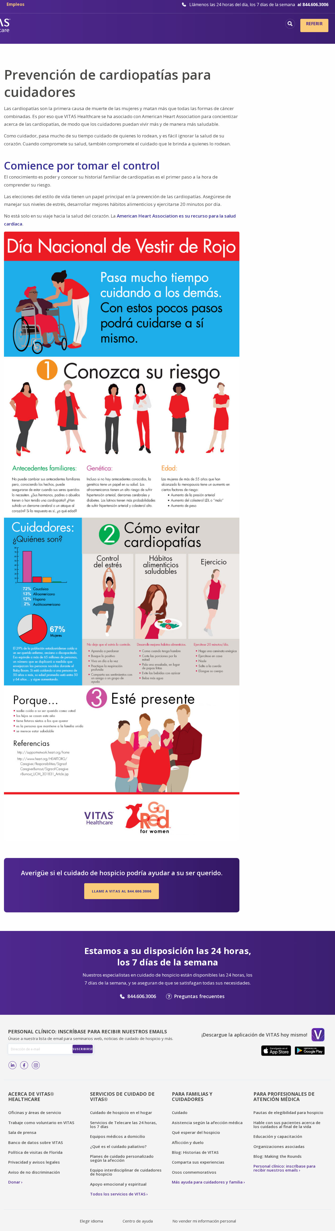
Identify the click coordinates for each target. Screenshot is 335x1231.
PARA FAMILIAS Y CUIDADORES (192, 1097)
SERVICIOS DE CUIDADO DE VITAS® (122, 1097)
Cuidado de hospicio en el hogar (121, 1112)
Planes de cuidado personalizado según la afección (122, 1158)
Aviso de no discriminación (34, 1172)
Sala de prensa (22, 1132)
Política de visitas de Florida (35, 1152)
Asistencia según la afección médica (207, 1122)
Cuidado (179, 1112)
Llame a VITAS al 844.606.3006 (121, 891)
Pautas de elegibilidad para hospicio (288, 1112)
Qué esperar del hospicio (196, 1132)
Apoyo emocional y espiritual (118, 1184)
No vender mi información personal (204, 1221)
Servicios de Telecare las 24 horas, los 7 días (123, 1124)
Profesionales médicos (250, 24)
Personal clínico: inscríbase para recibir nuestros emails (284, 1168)
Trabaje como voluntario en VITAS (41, 1122)
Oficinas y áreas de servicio (34, 1112)
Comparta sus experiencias (198, 1162)
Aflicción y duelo (188, 1142)
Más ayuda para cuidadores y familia (207, 1182)
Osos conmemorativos (194, 1172)
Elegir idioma (91, 1221)
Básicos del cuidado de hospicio (124, 24)
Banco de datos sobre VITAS (35, 1142)
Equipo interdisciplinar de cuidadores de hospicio (126, 1172)
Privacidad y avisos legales (34, 1162)
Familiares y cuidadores (249, 33)
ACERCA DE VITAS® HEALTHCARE (31, 1097)
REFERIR (314, 24)
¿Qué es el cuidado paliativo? (118, 1146)
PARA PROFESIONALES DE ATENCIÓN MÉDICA (284, 1097)
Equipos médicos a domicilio (117, 1136)
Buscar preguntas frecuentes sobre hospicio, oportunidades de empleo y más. (290, 24)
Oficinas (66, 24)
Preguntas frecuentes (199, 996)
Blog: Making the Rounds (277, 1156)
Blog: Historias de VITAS (195, 1152)
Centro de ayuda (138, 1221)
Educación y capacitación (277, 1136)
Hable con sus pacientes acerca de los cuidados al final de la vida (286, 1124)
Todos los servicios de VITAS (117, 1194)
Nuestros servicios (192, 24)
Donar (14, 1182)
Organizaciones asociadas (279, 1146)
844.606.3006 (141, 996)
